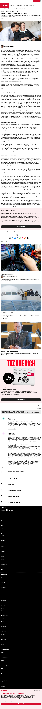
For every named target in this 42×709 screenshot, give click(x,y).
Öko (1, 520)
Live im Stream (3, 639)
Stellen (2, 566)
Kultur (2, 525)
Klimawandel (3, 551)
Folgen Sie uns (3, 510)
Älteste (40, 405)
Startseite (2, 8)
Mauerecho (3, 605)
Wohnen (2, 546)
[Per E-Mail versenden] (10, 238)
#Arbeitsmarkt (16, 231)
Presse (2, 569)
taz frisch (2, 621)
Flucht (15, 8)
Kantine (2, 671)
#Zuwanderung (7, 231)
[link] (11, 5)
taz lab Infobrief (3, 626)
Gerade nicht (36, 690)
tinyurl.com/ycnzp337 (12, 429)
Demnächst (3, 634)
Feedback (2, 684)
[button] (40, 1)
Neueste (37, 405)
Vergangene (3, 641)
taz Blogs (2, 652)
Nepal (2, 543)
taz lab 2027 (3, 644)
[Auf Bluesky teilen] (15, 238)
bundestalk (3, 598)
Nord (1, 533)
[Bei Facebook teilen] (17, 238)
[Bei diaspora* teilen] (22, 238)
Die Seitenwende (4, 564)
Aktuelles (2, 559)
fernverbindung (3, 600)
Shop (1, 673)
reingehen (2, 610)
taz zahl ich (3, 582)
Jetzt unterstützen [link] (21, 226)
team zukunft (3, 618)
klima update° (3, 603)
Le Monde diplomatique (5, 657)
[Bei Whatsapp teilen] (20, 238)
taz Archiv (2, 660)
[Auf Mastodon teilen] (12, 238)
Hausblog (2, 561)
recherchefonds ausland (5, 585)
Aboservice (3, 686)
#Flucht (11, 231)
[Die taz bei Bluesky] (9, 510)
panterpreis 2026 (4, 590)
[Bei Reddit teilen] (25, 238)
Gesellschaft (3, 523)
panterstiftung (3, 587)
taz (3, 507)
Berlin (2, 530)
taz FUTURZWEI (3, 655)
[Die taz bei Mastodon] (7, 510)
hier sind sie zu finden (35, 412)
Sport (2, 528)
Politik (6, 8)
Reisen (2, 668)
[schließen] (40, 691)
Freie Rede (2, 608)
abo (1, 577)
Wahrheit (2, 535)
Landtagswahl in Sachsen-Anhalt (6, 548)
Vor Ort (2, 636)
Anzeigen (2, 676)
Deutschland (10, 8)
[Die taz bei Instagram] (12, 510)
